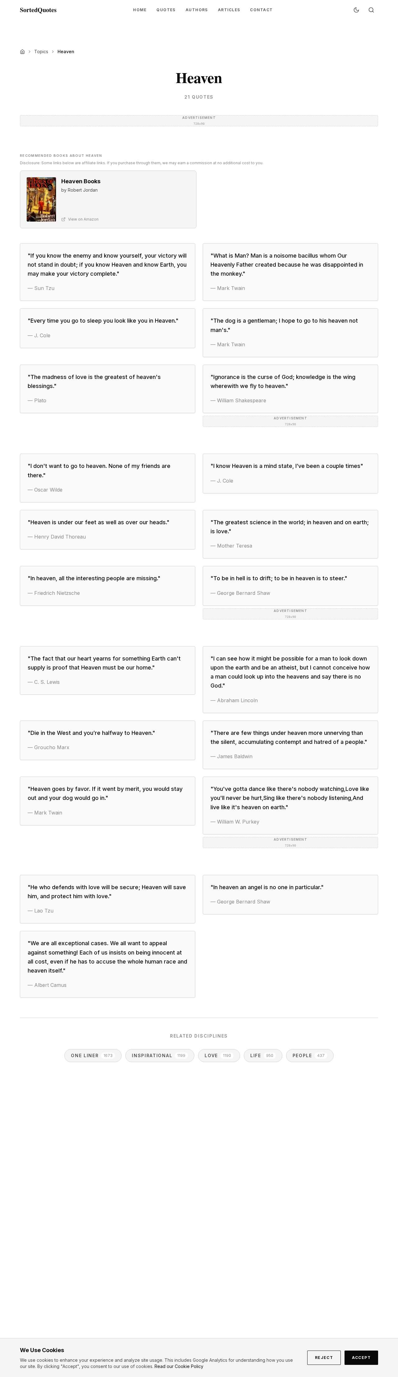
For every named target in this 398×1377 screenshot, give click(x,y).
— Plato (37, 400)
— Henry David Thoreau (57, 537)
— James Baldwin (231, 756)
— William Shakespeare (238, 400)
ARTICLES (229, 9)
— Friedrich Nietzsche (54, 593)
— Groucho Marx (48, 747)
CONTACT (261, 9)
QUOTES (166, 9)
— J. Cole (39, 335)
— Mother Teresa (231, 546)
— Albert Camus (47, 985)
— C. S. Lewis (44, 682)
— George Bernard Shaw (240, 593)
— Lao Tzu (40, 911)
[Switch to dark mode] (356, 10)
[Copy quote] (182, 288)
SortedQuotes (38, 10)
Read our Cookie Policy (179, 1366)
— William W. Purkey (235, 822)
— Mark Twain (228, 288)
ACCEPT (361, 1357)
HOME (139, 9)
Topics (41, 51)
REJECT (324, 1357)
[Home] (22, 51)
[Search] (371, 10)
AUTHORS (197, 9)
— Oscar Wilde (45, 490)
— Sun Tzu (41, 288)
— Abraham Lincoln (234, 700)
